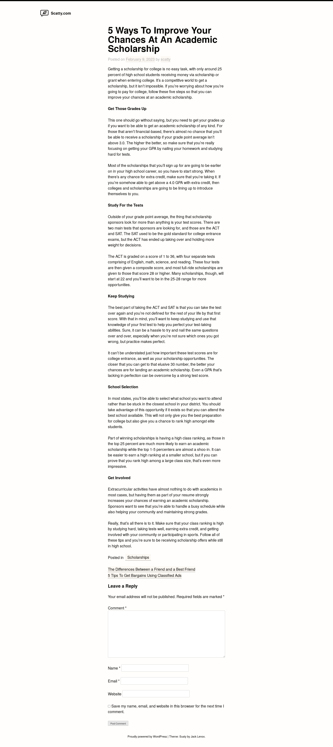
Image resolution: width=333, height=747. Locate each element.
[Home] (44, 16)
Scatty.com (61, 13)
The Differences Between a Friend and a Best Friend (151, 569)
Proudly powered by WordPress (148, 736)
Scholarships (138, 557)
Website (114, 694)
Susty (182, 736)
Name (114, 668)
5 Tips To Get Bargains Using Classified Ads (145, 575)
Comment (117, 608)
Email (114, 681)
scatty (166, 59)
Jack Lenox (198, 736)
